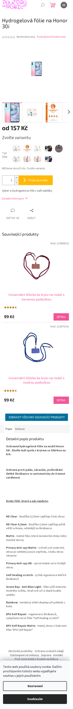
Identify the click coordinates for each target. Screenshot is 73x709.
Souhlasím (35, 699)
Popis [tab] (8, 429)
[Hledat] (43, 5)
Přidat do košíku (38, 180)
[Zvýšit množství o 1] (16, 178)
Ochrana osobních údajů (49, 651)
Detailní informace (13, 199)
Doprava (46, 655)
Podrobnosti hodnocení (51, 37)
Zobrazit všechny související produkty (37, 417)
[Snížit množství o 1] (16, 182)
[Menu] (64, 5)
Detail (61, 317)
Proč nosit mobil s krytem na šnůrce (36, 659)
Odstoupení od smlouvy (24, 655)
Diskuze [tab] (20, 429)
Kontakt (58, 655)
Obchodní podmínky (20, 651)
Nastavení (35, 686)
